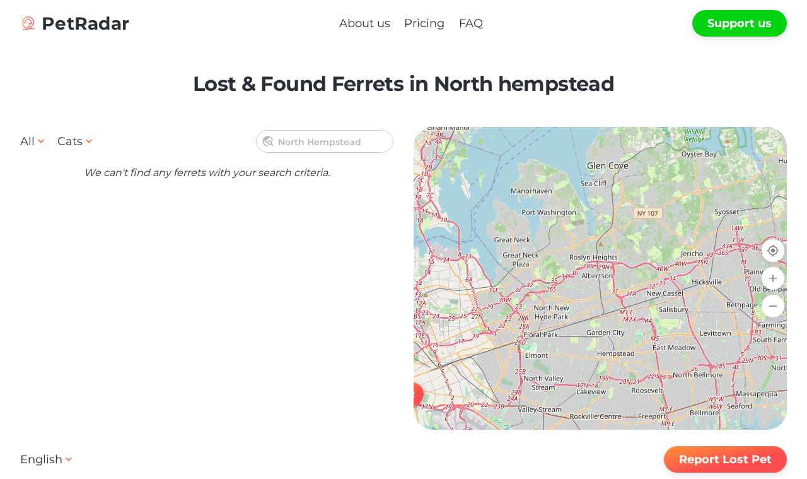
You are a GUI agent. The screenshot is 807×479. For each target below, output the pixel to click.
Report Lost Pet (725, 459)
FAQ (471, 23)
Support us (739, 23)
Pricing (424, 23)
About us (364, 23)
